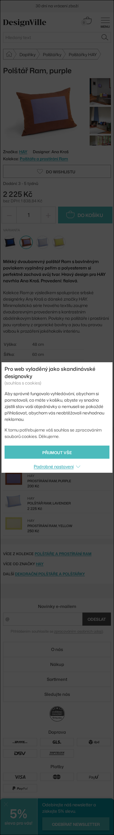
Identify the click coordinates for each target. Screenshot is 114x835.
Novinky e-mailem (57, 606)
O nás (57, 649)
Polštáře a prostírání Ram (44, 158)
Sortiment (57, 679)
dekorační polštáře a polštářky (50, 574)
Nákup (57, 664)
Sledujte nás (57, 694)
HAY (39, 563)
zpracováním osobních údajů (78, 631)
